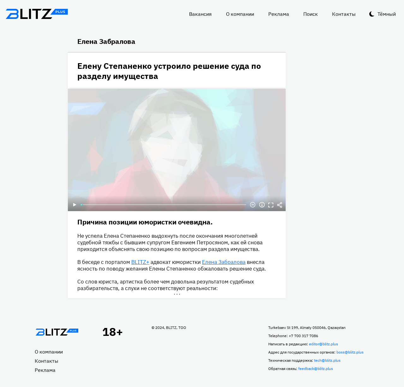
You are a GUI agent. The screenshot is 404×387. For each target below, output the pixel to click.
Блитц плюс (36, 14)
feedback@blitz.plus (315, 368)
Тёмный (386, 14)
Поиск (310, 14)
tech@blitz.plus (327, 360)
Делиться (279, 204)
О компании (240, 14)
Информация (262, 204)
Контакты (344, 14)
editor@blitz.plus (323, 344)
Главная (57, 332)
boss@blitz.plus (350, 352)
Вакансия (200, 14)
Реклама (278, 14)
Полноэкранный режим (270, 204)
